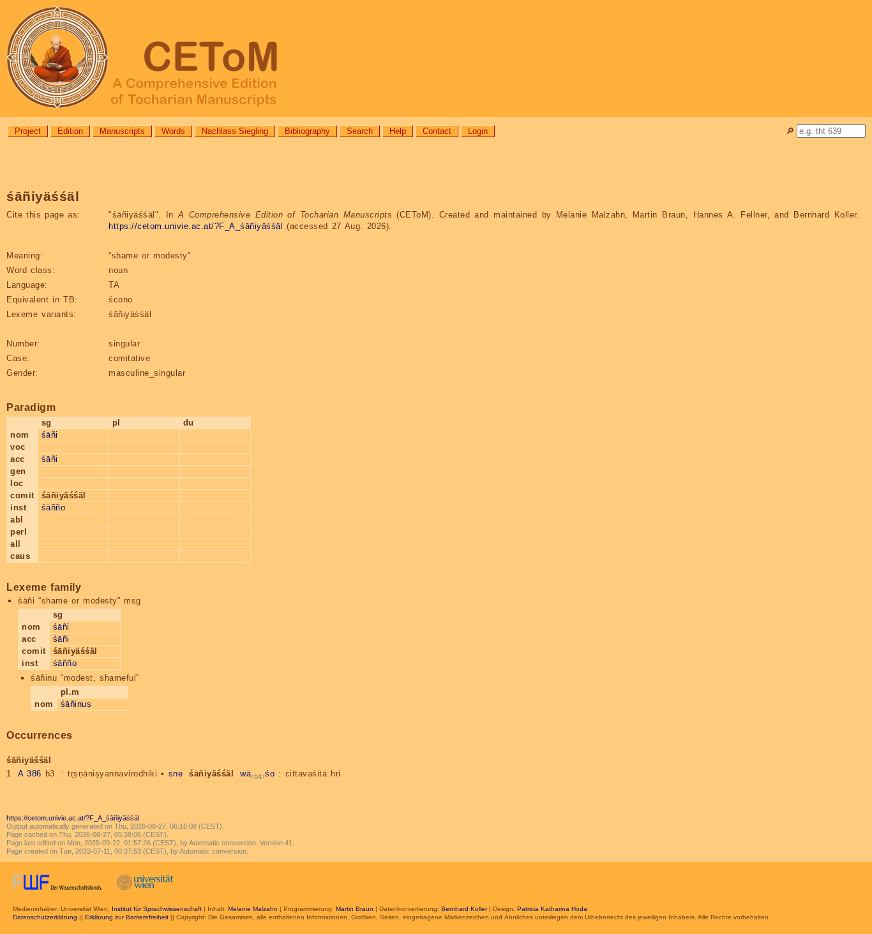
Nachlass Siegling (235, 131)
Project (28, 131)
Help (397, 131)
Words (173, 131)
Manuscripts (122, 131)
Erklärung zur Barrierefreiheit (127, 917)
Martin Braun (354, 908)
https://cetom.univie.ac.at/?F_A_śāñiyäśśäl (196, 226)
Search (360, 131)
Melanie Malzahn (253, 908)
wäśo (257, 773)
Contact (437, 131)
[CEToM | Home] (436, 58)
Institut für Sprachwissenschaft (157, 908)
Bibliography (307, 131)
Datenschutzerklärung (45, 917)
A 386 (29, 773)
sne (176, 773)
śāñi (49, 435)
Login (478, 131)
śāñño (53, 507)
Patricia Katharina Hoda (552, 908)
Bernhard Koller (464, 908)
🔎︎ (790, 131)
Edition (70, 131)
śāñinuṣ (76, 704)
